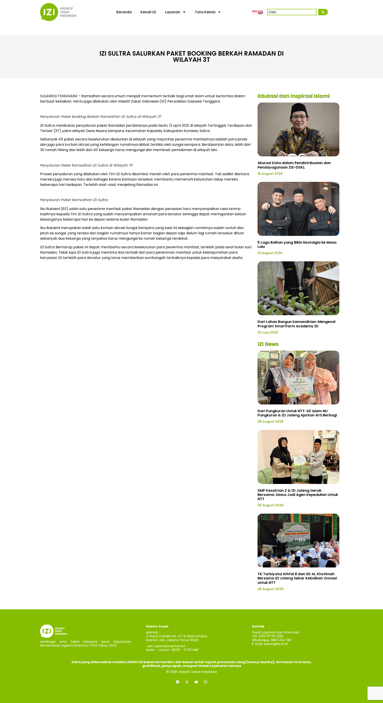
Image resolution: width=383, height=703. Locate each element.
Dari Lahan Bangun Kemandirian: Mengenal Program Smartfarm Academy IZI (296, 323)
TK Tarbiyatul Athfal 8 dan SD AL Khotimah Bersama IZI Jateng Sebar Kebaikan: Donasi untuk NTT (297, 578)
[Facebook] (177, 682)
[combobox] (292, 12)
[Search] (323, 12)
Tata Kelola (205, 12)
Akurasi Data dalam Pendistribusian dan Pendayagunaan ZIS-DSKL (294, 165)
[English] (261, 12)
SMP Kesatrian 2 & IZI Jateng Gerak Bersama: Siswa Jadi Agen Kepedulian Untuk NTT (298, 494)
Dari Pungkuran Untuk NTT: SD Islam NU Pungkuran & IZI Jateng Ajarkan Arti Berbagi (297, 413)
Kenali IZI (148, 12)
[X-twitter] (186, 682)
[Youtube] (196, 682)
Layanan (172, 12)
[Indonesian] (255, 12)
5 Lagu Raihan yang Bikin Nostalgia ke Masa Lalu (297, 244)
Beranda (124, 12)
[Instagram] (205, 682)
